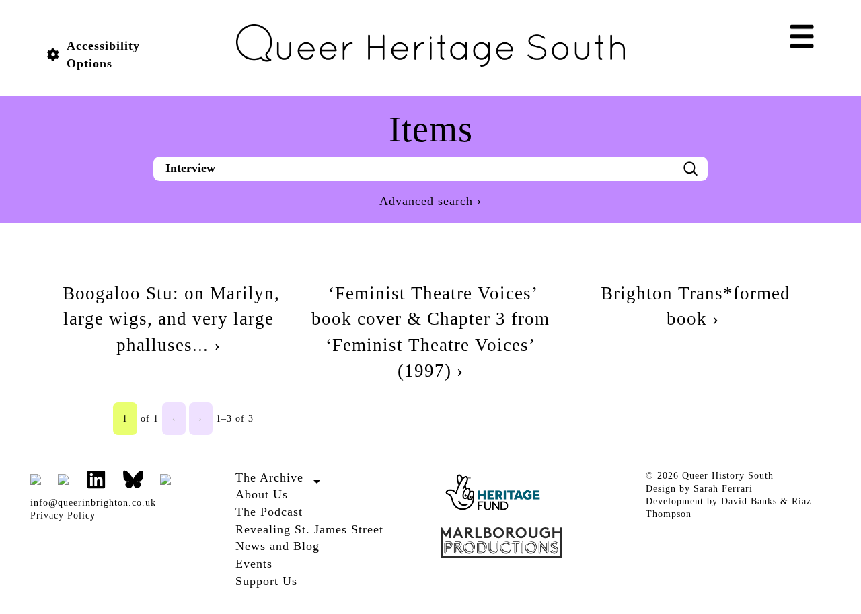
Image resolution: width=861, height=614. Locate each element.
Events (253, 563)
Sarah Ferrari (723, 489)
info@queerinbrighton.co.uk (93, 503)
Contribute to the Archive (292, 493)
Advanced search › (430, 201)
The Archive (269, 477)
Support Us (266, 581)
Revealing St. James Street (309, 529)
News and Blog (277, 546)
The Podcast (269, 512)
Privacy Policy (63, 515)
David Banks (749, 501)
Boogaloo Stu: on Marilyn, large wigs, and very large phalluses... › (171, 319)
